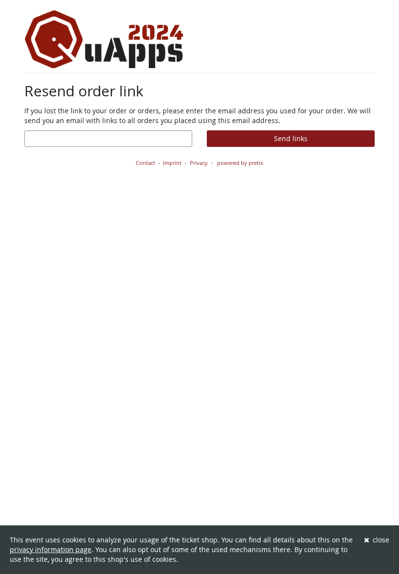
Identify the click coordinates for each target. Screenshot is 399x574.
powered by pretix (240, 162)
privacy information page (50, 549)
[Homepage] (103, 39)
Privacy (199, 162)
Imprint (172, 162)
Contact (145, 162)
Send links (291, 138)
